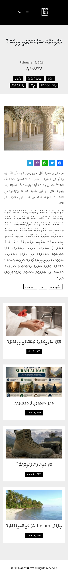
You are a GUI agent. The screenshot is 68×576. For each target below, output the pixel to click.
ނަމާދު (50, 78)
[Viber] (37, 163)
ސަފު (43, 286)
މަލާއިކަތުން (56, 286)
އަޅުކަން (18, 78)
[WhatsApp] (45, 163)
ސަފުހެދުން (30, 286)
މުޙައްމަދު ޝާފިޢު (34, 68)
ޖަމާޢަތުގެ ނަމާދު (18, 85)
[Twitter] (52, 163)
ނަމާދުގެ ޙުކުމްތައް (35, 78)
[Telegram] (29, 163)
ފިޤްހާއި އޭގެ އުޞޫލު (48, 85)
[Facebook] (60, 163)
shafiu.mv (27, 568)
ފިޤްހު (32, 85)
